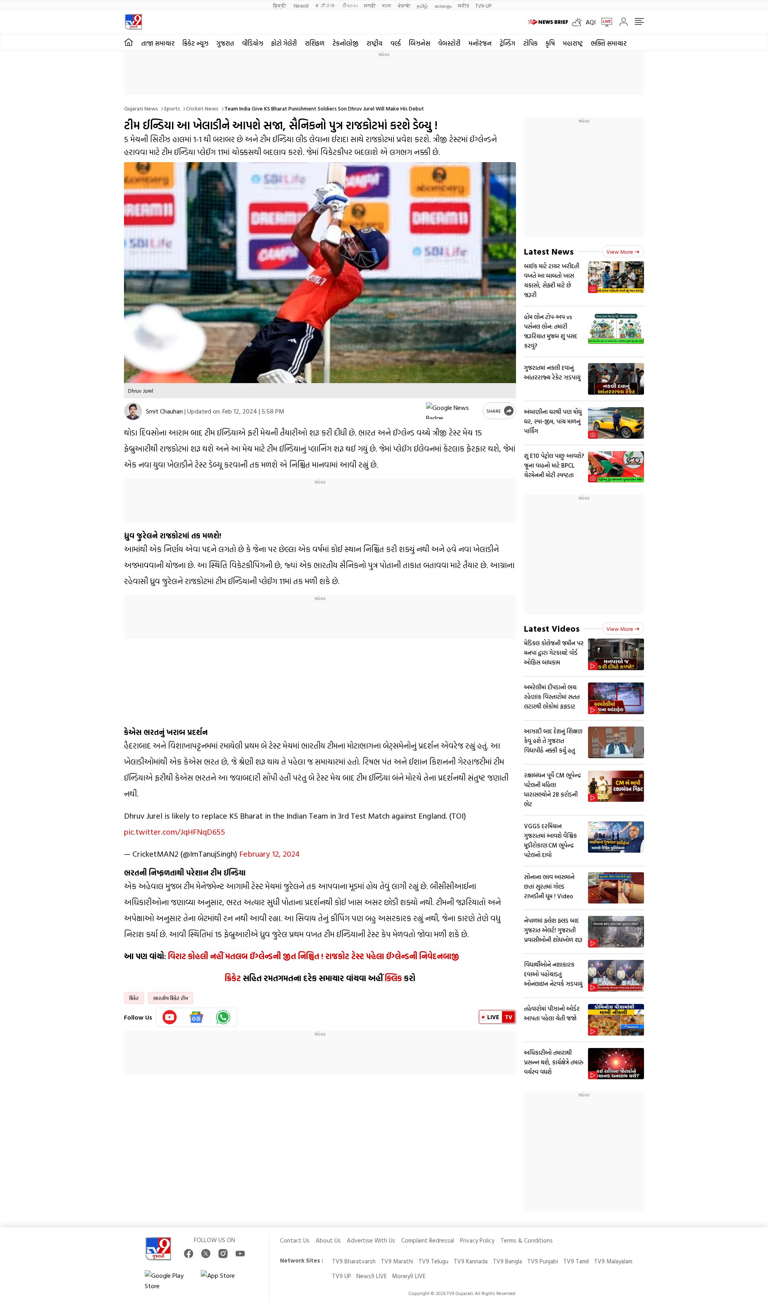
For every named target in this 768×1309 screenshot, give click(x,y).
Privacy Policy (477, 1240)
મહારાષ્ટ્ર (573, 43)
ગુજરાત (225, 43)
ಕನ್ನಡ (325, 5)
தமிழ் (422, 5)
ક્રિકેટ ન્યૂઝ (195, 43)
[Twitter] (205, 1253)
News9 (301, 5)
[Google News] (196, 1017)
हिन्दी (280, 5)
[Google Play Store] (169, 1280)
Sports (172, 108)
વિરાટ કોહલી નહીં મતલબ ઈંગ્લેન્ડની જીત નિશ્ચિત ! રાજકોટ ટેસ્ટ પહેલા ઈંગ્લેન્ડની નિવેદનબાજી (313, 956)
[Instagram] (223, 1253)
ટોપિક (530, 43)
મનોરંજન (480, 43)
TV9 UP (341, 1276)
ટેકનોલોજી (345, 43)
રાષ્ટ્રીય (374, 43)
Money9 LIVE (409, 1276)
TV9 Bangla (507, 1261)
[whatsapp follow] (223, 1017)
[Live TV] (604, 22)
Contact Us (295, 1240)
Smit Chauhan (164, 411)
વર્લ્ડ (395, 43)
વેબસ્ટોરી (449, 43)
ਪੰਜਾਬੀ (404, 5)
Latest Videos (552, 628)
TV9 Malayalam (613, 1261)
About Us (328, 1240)
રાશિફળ (314, 43)
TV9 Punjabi (542, 1261)
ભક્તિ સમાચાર (608, 43)
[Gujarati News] (133, 22)
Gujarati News (141, 108)
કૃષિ (550, 43)
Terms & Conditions (526, 1240)
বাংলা (386, 5)
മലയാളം (443, 5)
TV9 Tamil (576, 1261)
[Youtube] (169, 1017)
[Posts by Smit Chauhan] (133, 411)
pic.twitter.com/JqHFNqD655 (174, 831)
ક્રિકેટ (233, 978)
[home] (128, 42)
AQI (591, 22)
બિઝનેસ (419, 43)
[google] (453, 410)
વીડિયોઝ (252, 43)
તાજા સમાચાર (157, 43)
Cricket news (202, 108)
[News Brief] (548, 22)
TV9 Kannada (471, 1261)
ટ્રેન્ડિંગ (507, 43)
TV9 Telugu (433, 1261)
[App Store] (225, 1280)
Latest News (549, 251)
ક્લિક (393, 978)
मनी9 (463, 5)
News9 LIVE (371, 1276)
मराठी (370, 5)
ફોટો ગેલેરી (284, 43)
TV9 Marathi (397, 1261)
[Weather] (579, 22)
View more (619, 251)
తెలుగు (350, 5)
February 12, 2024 (269, 853)
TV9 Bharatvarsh (354, 1261)
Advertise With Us (371, 1240)
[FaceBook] (188, 1253)
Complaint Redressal (427, 1240)
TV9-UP (483, 5)
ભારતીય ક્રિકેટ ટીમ (170, 998)
